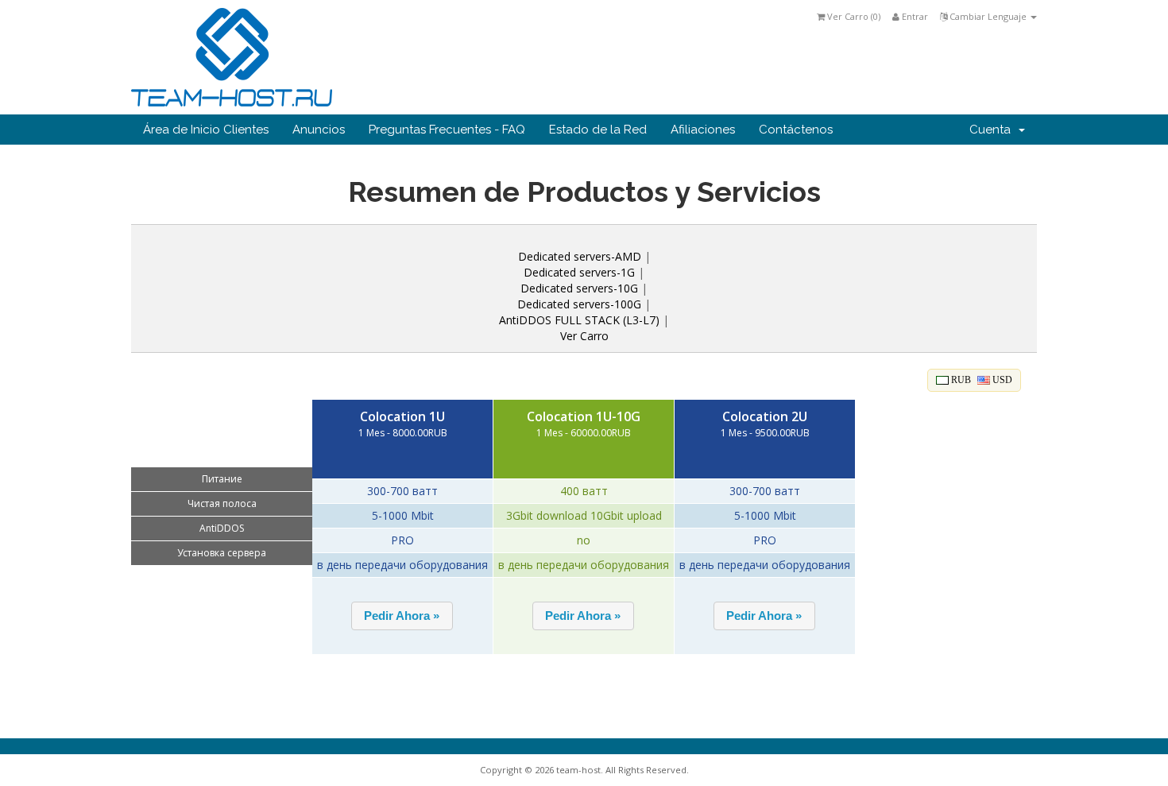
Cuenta (993, 129)
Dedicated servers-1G (579, 272)
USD (1001, 379)
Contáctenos (796, 129)
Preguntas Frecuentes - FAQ (447, 129)
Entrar (913, 16)
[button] (402, 616)
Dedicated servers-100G (580, 304)
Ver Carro (584, 335)
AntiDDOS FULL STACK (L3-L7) (579, 319)
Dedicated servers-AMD (579, 256)
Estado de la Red (598, 129)
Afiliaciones (703, 129)
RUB (960, 379)
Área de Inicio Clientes (206, 129)
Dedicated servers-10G (579, 288)
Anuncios (318, 129)
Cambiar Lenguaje (988, 16)
